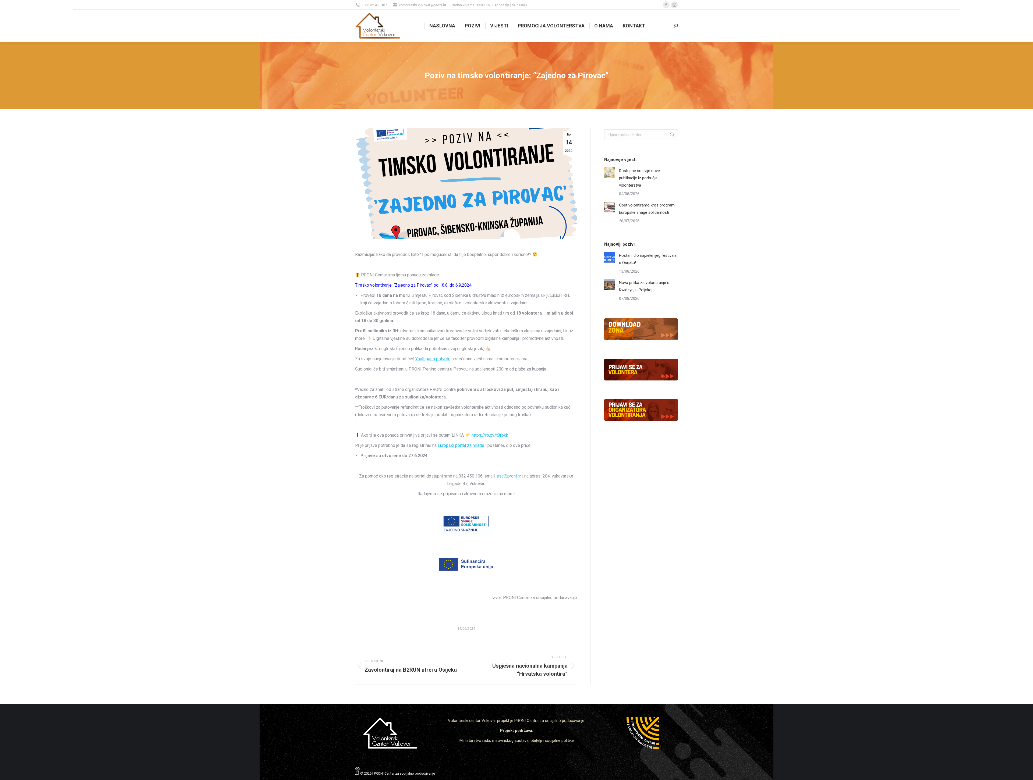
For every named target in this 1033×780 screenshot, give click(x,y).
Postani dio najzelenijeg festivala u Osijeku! (648, 259)
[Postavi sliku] (609, 172)
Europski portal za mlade (461, 445)
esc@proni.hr (509, 476)
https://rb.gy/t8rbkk (490, 435)
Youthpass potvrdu (432, 358)
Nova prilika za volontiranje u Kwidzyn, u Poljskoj (644, 286)
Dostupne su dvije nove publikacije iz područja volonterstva (639, 178)
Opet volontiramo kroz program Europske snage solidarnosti (647, 209)
